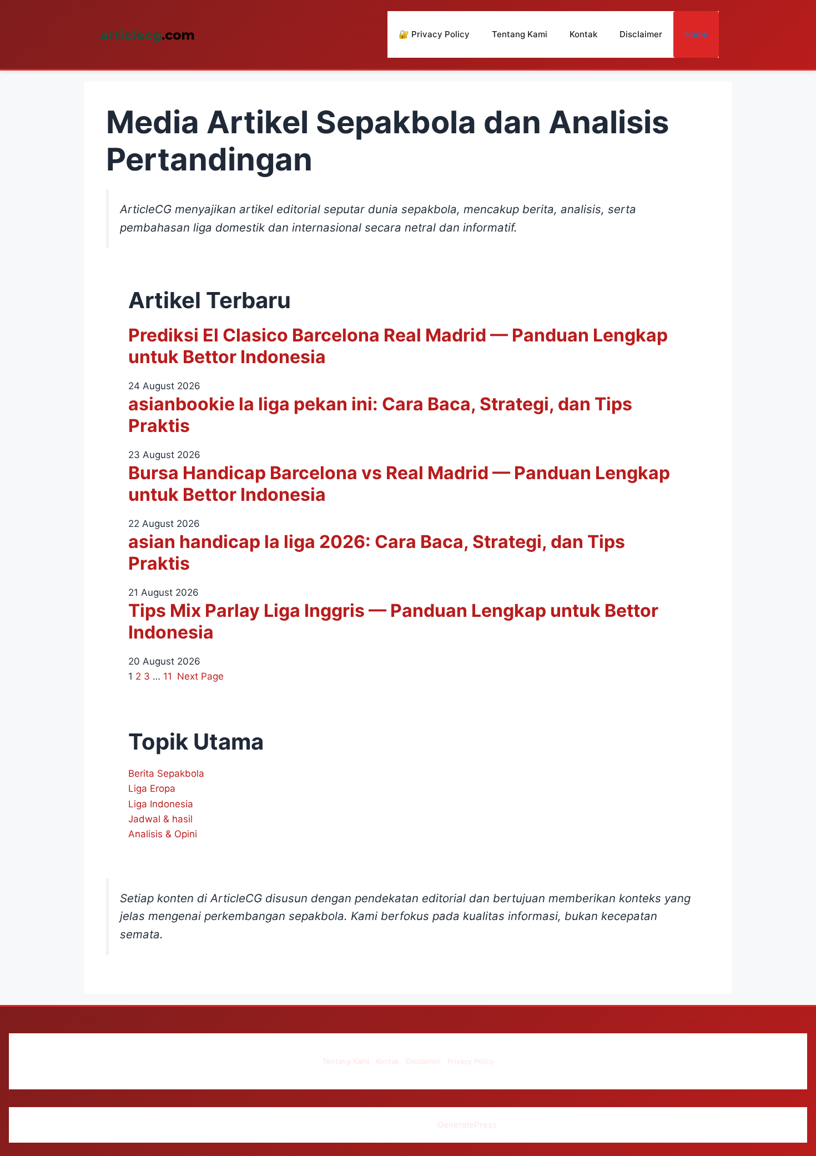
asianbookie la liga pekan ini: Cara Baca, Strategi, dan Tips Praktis (380, 415)
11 (167, 676)
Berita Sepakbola (166, 773)
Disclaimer (640, 34)
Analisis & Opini (162, 834)
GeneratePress (467, 1124)
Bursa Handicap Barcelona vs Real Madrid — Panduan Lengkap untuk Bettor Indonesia (399, 484)
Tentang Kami (519, 34)
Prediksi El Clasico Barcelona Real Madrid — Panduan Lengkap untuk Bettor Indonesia (398, 346)
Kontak (583, 34)
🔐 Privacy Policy (434, 34)
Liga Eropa (151, 788)
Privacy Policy (470, 1061)
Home (696, 34)
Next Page (200, 676)
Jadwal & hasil (160, 819)
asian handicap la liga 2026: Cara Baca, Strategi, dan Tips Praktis (376, 552)
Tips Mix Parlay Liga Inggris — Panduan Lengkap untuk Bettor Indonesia (393, 621)
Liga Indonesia (160, 804)
